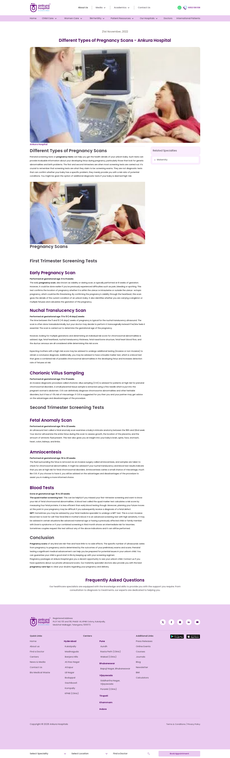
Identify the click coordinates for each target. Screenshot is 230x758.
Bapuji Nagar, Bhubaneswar (115, 668)
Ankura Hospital (38, 144)
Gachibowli (71, 682)
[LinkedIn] (189, 622)
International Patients (188, 18)
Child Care (48, 18)
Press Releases (144, 641)
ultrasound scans (71, 563)
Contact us (128, 559)
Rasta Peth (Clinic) (110, 651)
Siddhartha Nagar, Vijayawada (110, 682)
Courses (140, 651)
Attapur (69, 667)
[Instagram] (180, 622)
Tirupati (103, 695)
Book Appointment (179, 753)
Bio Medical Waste (40, 672)
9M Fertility (95, 18)
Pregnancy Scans (49, 246)
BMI (138, 672)
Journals (140, 656)
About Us (83, 7)
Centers (34, 656)
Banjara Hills (71, 656)
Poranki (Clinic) (108, 689)
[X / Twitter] (171, 622)
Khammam (105, 702)
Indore (103, 709)
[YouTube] (197, 622)
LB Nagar (69, 672)
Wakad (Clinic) (108, 656)
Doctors (168, 18)
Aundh (103, 646)
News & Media (37, 661)
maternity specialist (94, 563)
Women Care (71, 18)
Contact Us (144, 7)
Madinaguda (72, 651)
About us (35, 646)
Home (33, 18)
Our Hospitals (147, 18)
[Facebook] (163, 622)
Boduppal (70, 677)
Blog (138, 661)
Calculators (142, 677)
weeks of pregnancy (80, 320)
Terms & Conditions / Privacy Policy (183, 724)
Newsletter (142, 667)
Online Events (143, 646)
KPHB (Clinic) (72, 693)
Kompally (70, 688)
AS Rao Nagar (72, 661)
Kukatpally (70, 646)
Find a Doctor (37, 651)
